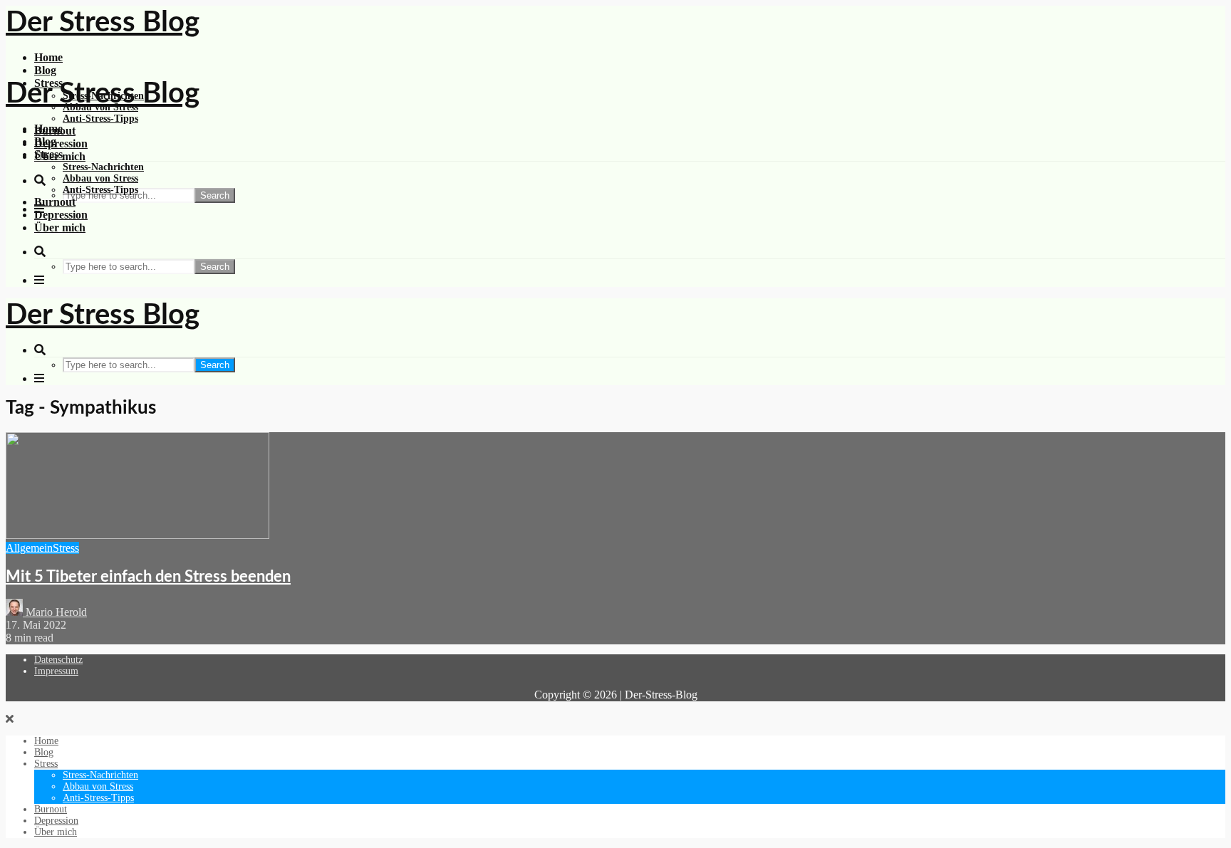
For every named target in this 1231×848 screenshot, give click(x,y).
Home (48, 57)
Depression (61, 143)
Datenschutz (58, 659)
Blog (45, 70)
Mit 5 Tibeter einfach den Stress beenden (148, 577)
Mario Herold (55, 612)
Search (214, 195)
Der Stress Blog (102, 23)
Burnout (55, 202)
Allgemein (29, 548)
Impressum (56, 671)
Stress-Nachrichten (103, 167)
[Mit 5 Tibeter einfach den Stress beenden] (137, 535)
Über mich (59, 227)
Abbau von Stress (100, 178)
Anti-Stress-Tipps (100, 118)
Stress (48, 154)
